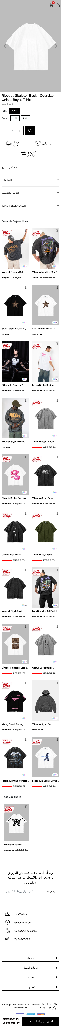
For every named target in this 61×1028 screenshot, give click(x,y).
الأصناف (30, 977)
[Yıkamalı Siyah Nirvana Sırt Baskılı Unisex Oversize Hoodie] (15, 418)
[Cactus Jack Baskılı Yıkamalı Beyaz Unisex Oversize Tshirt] (45, 644)
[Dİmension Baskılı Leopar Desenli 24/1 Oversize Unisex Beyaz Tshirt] (15, 644)
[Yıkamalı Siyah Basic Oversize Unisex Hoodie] (45, 700)
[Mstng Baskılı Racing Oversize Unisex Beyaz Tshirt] (45, 361)
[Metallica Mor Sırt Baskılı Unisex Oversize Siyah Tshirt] (45, 587)
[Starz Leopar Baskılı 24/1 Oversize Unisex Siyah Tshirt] (15, 305)
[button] (4, 46)
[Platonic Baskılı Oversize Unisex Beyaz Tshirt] (15, 474)
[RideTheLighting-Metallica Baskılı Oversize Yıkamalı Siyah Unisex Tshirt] (15, 757)
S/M (15, 118)
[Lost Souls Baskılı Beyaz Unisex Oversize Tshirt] (45, 757)
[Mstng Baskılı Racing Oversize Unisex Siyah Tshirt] (15, 700)
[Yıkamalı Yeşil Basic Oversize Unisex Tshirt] (45, 531)
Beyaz (15, 110)
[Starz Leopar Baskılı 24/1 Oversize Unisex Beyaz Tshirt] (45, 305)
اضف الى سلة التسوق (41, 1021)
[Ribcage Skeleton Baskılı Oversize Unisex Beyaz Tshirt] (16, 822)
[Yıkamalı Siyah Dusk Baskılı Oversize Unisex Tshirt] (45, 474)
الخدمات (30, 958)
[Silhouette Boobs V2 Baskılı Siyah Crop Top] (15, 361)
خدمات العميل (30, 967)
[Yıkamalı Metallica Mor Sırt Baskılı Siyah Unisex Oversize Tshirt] (45, 248)
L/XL (25, 118)
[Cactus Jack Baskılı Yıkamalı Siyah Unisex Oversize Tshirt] (15, 531)
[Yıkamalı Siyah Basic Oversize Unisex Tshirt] (15, 587)
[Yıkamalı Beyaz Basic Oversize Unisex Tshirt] (45, 418)
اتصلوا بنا (30, 987)
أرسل (52, 891)
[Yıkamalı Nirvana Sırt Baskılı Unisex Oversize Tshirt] (15, 248)
